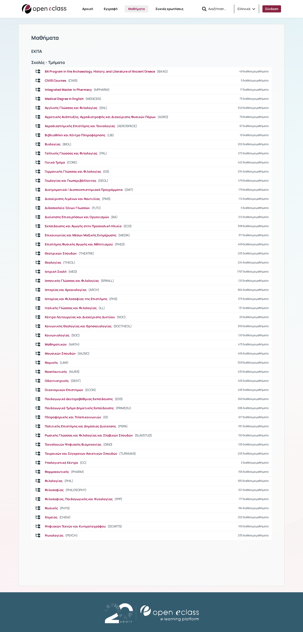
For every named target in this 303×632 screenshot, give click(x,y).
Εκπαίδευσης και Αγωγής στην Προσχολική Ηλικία (83, 226)
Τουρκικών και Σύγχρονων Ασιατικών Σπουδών (81, 453)
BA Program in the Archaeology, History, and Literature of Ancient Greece (100, 71)
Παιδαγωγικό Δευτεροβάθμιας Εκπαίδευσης (79, 399)
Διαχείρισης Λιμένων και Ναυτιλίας (72, 199)
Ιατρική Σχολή (56, 271)
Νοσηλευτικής (56, 371)
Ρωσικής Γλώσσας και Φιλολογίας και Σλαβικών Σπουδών (89, 435)
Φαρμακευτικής (57, 472)
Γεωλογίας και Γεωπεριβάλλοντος (70, 180)
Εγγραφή (111, 9)
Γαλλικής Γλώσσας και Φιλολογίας (71, 153)
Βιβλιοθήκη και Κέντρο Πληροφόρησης (75, 135)
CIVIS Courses (55, 80)
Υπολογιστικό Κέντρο (61, 462)
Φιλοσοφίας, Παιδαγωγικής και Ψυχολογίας (79, 499)
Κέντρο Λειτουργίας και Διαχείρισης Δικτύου (80, 317)
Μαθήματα (136, 9)
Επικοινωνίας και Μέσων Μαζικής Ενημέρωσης (80, 235)
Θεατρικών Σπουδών (61, 253)
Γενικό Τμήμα (55, 162)
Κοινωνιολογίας (57, 335)
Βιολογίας (53, 144)
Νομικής (51, 362)
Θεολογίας (53, 262)
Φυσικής (51, 508)
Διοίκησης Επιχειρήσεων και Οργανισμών (77, 217)
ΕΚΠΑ (36, 51)
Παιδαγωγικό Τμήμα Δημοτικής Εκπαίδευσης (79, 408)
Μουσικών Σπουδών (60, 353)
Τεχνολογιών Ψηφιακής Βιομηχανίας (73, 444)
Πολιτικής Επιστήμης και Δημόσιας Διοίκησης (80, 426)
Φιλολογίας (54, 481)
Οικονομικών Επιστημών (64, 390)
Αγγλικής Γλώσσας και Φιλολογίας (71, 108)
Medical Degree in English (64, 99)
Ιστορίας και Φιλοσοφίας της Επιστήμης (76, 299)
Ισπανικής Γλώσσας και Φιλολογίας (72, 280)
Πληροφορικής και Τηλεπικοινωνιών (73, 417)
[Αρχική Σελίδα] (44, 9)
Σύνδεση (271, 9)
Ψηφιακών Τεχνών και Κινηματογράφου (75, 526)
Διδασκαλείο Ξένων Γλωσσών (67, 208)
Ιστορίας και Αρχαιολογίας (66, 290)
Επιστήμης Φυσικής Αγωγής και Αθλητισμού (79, 244)
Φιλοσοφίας (54, 490)
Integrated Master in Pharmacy (68, 89)
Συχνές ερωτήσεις (169, 9)
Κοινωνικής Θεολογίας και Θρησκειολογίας (78, 326)
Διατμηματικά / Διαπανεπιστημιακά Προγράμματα (84, 190)
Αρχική (87, 9)
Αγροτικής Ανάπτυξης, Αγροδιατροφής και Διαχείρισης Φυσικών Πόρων (100, 117)
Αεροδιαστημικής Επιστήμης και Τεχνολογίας (80, 126)
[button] (246, 9)
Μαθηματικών (56, 344)
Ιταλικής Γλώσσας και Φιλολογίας (71, 308)
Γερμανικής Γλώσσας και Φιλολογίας (73, 171)
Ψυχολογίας (54, 535)
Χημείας (51, 517)
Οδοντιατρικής (57, 381)
